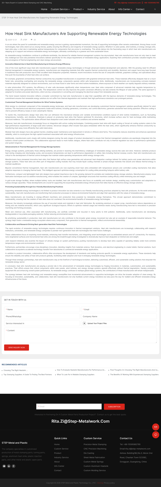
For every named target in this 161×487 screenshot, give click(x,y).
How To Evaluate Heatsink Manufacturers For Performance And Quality (81, 370)
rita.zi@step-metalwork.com (129, 3)
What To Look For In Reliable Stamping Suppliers (75, 374)
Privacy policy (109, 483)
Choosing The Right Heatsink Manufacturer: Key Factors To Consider (16, 370)
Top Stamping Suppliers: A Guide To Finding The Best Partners (28, 374)
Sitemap (100, 483)
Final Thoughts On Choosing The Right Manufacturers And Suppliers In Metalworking (134, 370)
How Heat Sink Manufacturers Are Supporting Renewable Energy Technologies (43, 17)
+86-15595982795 (151, 3)
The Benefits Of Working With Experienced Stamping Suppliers (134, 374)
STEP (4, 17)
